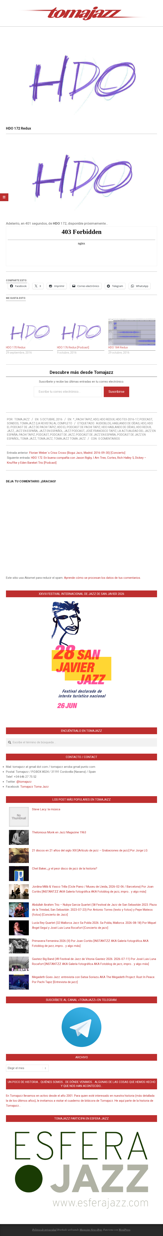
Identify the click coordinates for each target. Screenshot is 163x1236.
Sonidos (13, 423)
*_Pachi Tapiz (82, 419)
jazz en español (51, 430)
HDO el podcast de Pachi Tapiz (78, 427)
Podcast (146, 419)
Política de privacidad (44, 1229)
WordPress (124, 1229)
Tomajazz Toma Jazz (70, 438)
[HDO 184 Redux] (131, 332)
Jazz (10, 430)
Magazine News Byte (91, 1229)
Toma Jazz (28, 438)
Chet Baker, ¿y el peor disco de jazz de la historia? (64, 868)
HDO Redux (107, 419)
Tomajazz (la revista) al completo (46, 423)
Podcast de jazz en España (96, 434)
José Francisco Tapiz (101, 430)
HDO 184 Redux (118, 347)
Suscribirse (116, 392)
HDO (96, 419)
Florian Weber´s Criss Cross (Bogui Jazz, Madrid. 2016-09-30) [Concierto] (77, 453)
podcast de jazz (62, 434)
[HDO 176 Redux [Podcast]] (80, 332)
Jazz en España (26, 430)
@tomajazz (24, 781)
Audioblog (103, 423)
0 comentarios (109, 438)
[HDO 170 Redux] (29, 332)
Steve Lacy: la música (46, 809)
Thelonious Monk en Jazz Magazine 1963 (59, 832)
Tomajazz (45, 438)
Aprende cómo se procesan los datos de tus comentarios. (102, 578)
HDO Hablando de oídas (118, 427)
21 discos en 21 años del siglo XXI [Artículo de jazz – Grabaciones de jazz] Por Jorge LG (89, 850)
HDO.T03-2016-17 (127, 419)
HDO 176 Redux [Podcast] (73, 347)
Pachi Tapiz (27, 434)
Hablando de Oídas (126, 423)
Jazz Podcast (74, 430)
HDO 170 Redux (15, 347)
